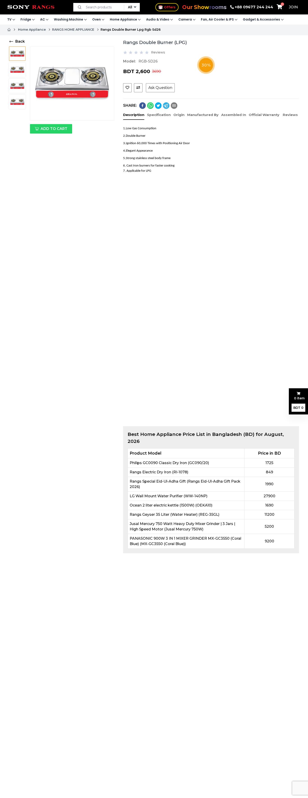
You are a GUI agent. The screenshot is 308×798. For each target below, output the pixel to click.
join (293, 7)
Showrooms (204, 7)
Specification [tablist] (159, 115)
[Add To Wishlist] (127, 87)
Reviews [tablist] (290, 115)
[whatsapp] (150, 105)
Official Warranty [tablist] (264, 115)
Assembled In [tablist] (233, 115)
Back (20, 41)
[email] (174, 105)
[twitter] (158, 105)
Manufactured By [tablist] (202, 115)
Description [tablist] (133, 115)
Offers (169, 7)
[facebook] (142, 105)
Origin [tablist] (178, 115)
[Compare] (138, 87)
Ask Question (160, 88)
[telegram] (166, 105)
